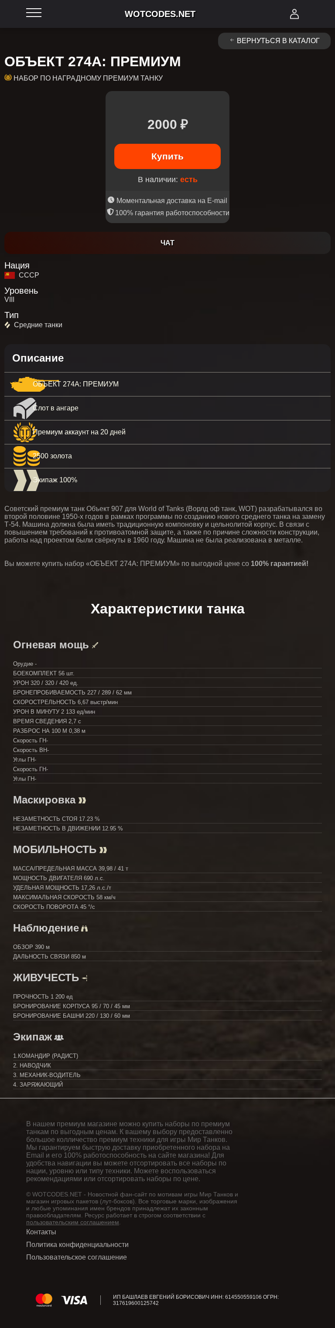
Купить (167, 156)
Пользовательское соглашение (76, 1257)
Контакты (41, 1232)
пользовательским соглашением (72, 1222)
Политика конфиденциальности (77, 1244)
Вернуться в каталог (278, 40)
